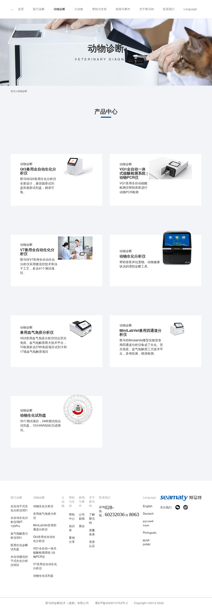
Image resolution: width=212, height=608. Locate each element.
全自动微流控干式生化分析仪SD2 (19, 560)
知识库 (72, 528)
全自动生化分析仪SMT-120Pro (19, 522)
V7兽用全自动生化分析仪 (45, 566)
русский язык (148, 523)
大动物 (62, 501)
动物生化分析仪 (43, 506)
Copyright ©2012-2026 (149, 603)
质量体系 (92, 532)
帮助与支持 (72, 501)
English (147, 506)
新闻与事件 (82, 501)
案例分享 (72, 539)
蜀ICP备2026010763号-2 (111, 603)
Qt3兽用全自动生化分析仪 (44, 539)
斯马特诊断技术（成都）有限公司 (67, 603)
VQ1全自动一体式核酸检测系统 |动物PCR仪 (44, 552)
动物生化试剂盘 (43, 575)
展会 (82, 526)
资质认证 (92, 544)
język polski (146, 542)
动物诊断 (39, 497)
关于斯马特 (92, 501)
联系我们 (105, 497)
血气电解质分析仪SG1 (19, 535)
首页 (13, 91)
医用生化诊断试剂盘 (19, 547)
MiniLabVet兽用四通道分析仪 (44, 527)
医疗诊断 (16, 497)
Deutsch (148, 513)
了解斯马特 (92, 518)
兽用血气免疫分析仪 (44, 515)
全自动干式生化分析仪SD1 (19, 508)
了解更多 (32, 197)
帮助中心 (72, 516)
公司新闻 (82, 516)
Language (149, 497)
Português (149, 532)
